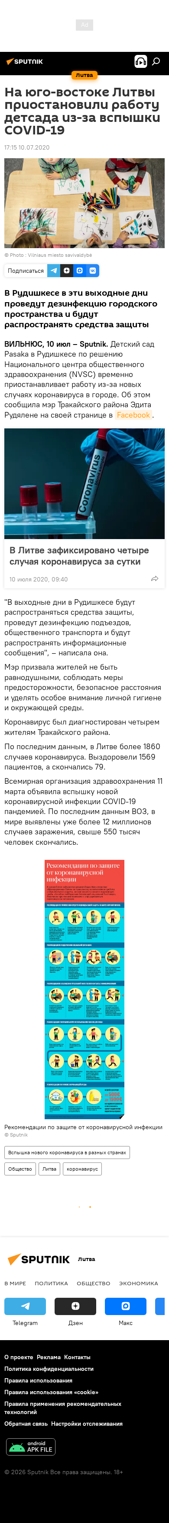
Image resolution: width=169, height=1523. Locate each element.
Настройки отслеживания (87, 1423)
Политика (51, 1283)
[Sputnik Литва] (26, 65)
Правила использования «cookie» (51, 1392)
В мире (15, 1283)
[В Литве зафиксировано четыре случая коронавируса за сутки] (84, 483)
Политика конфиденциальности (49, 1369)
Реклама (49, 1357)
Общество (20, 1168)
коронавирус (82, 1168)
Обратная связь (26, 1423)
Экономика (138, 1283)
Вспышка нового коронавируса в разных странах (67, 1152)
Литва (49, 1168)
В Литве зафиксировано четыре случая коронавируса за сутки (79, 555)
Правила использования (38, 1380)
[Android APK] (30, 1448)
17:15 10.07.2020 (27, 147)
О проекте (18, 1357)
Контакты (77, 1357)
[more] (154, 578)
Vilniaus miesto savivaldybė (60, 255)
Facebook (133, 415)
